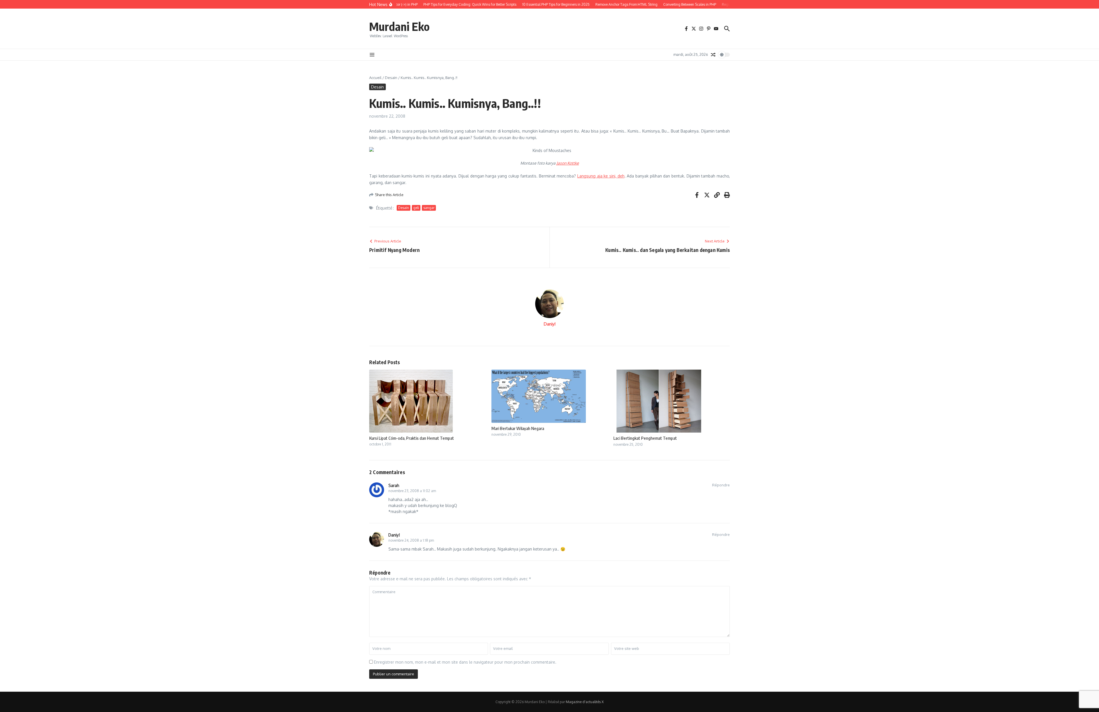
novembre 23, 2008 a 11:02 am (412, 491)
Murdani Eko (399, 26)
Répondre (721, 485)
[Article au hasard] (713, 54)
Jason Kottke (567, 163)
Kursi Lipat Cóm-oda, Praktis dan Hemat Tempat (411, 438)
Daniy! (550, 324)
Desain (391, 77)
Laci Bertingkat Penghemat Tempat (645, 438)
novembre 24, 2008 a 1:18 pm (411, 540)
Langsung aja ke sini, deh (600, 175)
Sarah (393, 485)
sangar (428, 208)
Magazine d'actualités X (585, 702)
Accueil (375, 77)
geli (416, 208)
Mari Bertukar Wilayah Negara (517, 428)
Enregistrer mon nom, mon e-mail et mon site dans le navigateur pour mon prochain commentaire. (465, 662)
